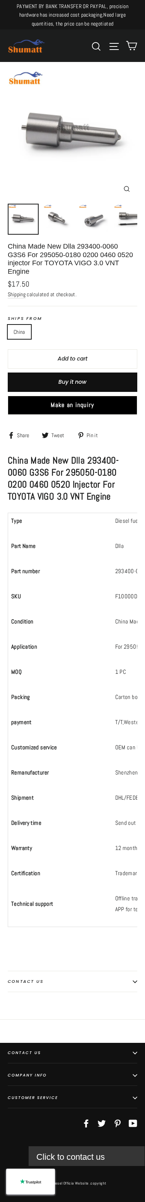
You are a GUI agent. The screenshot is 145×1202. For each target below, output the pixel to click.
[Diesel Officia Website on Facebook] (86, 1122)
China (19, 331)
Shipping (17, 294)
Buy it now (72, 382)
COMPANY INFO (27, 1075)
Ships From (25, 318)
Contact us (26, 981)
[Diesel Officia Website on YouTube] (133, 1122)
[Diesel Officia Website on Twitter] (101, 1122)
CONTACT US (24, 1053)
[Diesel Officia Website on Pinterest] (117, 1122)
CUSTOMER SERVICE (33, 1098)
